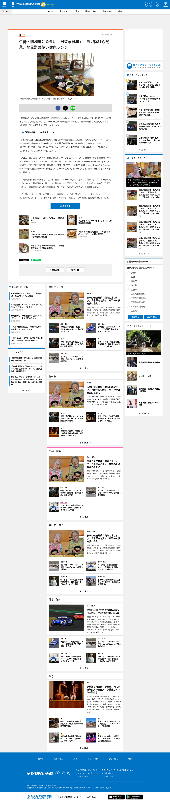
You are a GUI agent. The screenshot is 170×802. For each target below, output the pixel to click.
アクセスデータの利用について (89, 773)
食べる (51, 11)
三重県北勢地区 (138, 294)
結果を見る (152, 317)
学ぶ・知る (107, 11)
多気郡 (134, 285)
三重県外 (135, 311)
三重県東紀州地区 (139, 306)
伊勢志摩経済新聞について (87, 770)
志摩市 (134, 281)
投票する (135, 317)
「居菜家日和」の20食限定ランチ (39, 132)
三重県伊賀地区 (138, 302)
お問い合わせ (108, 773)
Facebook (146, 4)
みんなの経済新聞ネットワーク (39, 797)
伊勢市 (134, 272)
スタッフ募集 (108, 776)
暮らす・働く (91, 11)
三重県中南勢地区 (139, 298)
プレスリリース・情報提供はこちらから (118, 770)
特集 (120, 11)
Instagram (157, 4)
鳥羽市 (134, 277)
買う (77, 11)
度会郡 (134, 289)
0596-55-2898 (40, 125)
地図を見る (65, 206)
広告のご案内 (83, 776)
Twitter (151, 4)
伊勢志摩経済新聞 (25, 4)
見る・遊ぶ (64, 11)
